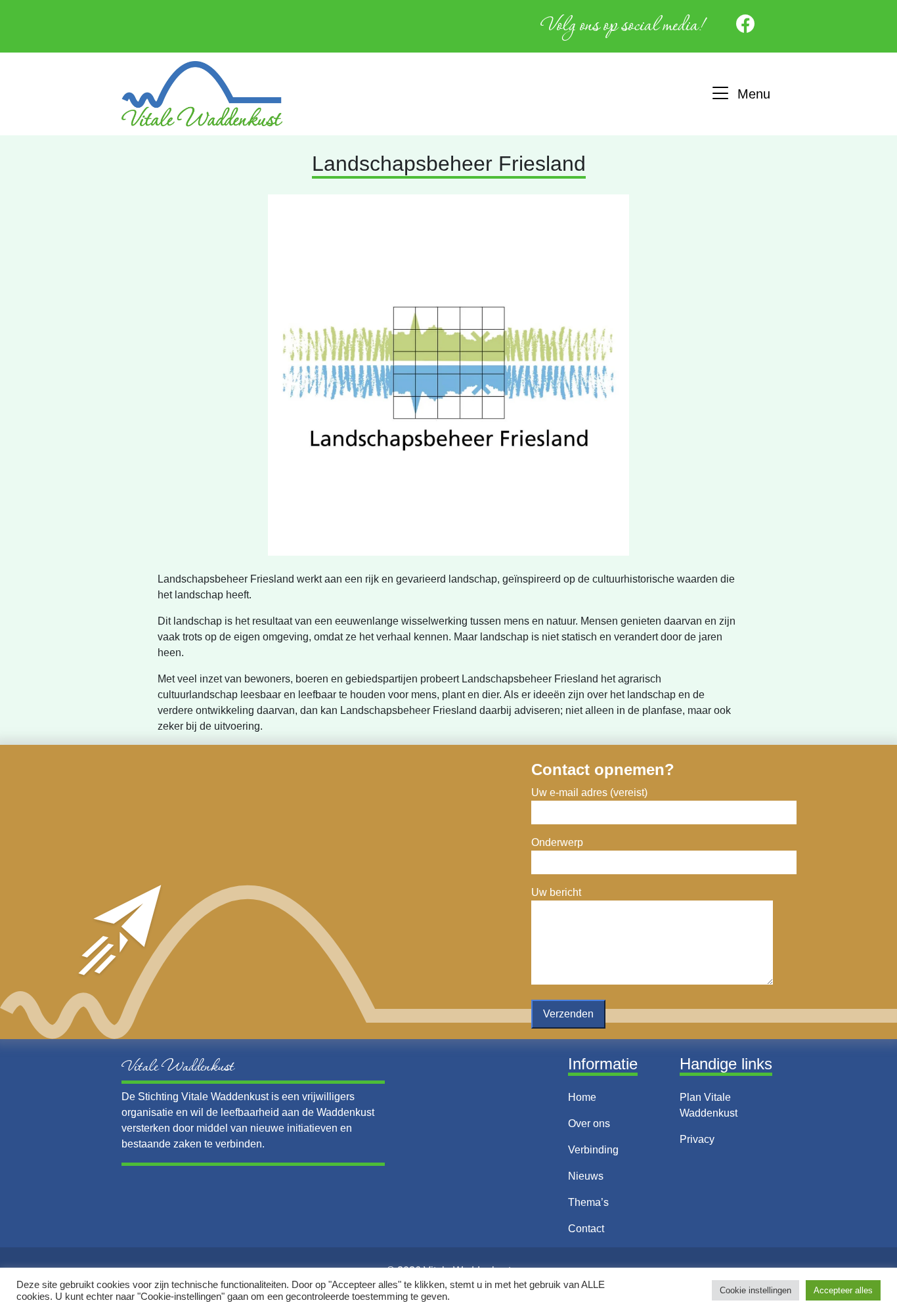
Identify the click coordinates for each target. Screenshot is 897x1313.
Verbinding (593, 1149)
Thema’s (588, 1202)
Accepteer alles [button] (843, 1290)
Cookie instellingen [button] (755, 1290)
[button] (740, 94)
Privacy (697, 1139)
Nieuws (585, 1176)
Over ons (589, 1123)
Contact (586, 1228)
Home (582, 1097)
